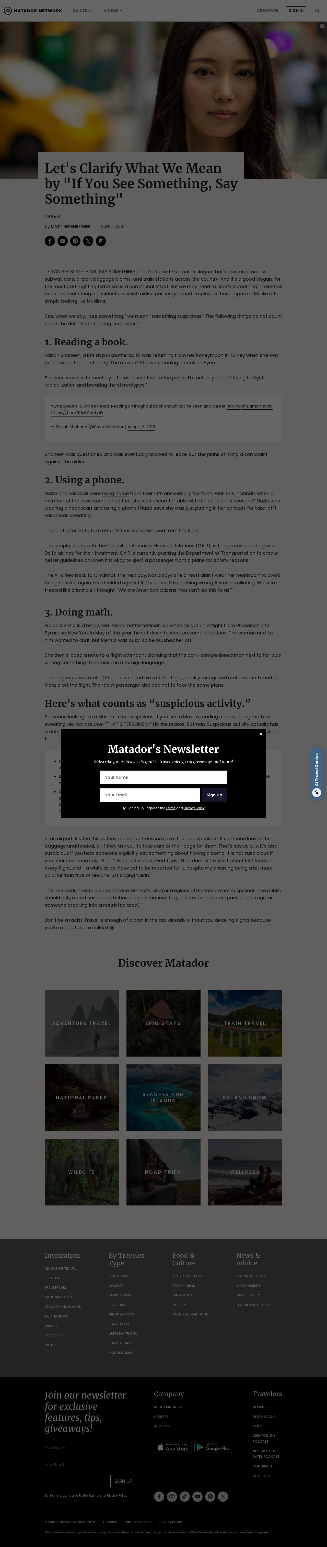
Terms (171, 808)
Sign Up (214, 795)
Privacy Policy (194, 808)
